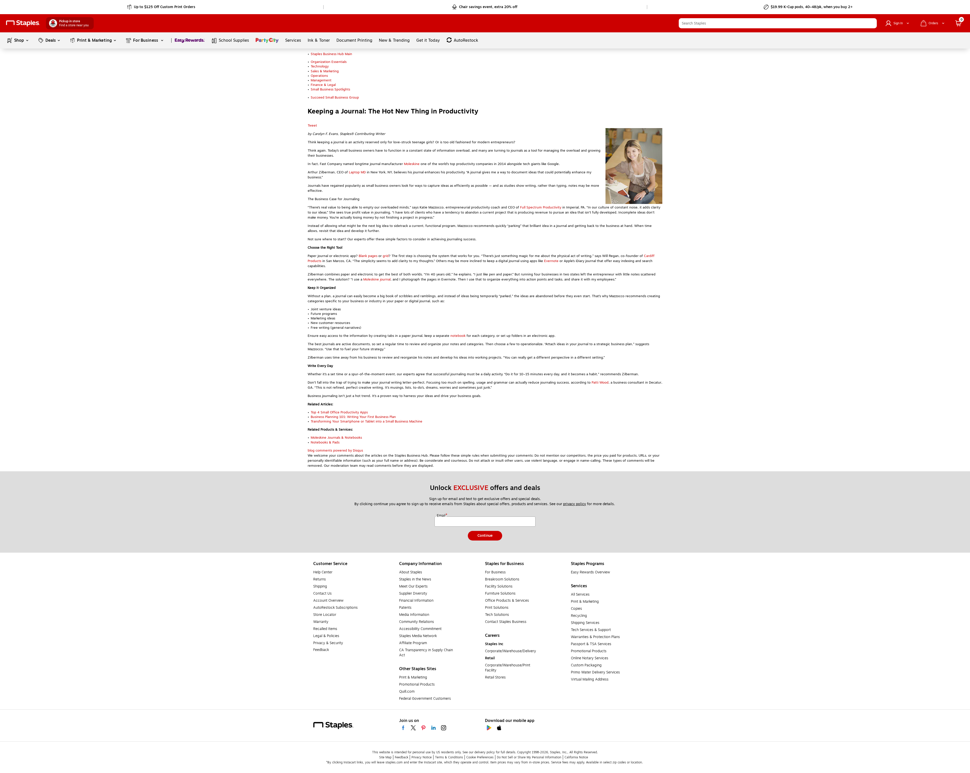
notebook (458, 335)
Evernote (551, 261)
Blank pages (368, 256)
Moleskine (412, 164)
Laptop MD (357, 172)
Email (441, 515)
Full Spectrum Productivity (540, 207)
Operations (319, 75)
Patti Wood (600, 382)
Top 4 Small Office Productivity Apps (339, 412)
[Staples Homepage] (23, 23)
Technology (320, 66)
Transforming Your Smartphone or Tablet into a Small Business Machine (366, 421)
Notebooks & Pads (325, 442)
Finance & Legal (323, 84)
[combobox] (778, 23)
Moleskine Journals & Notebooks (336, 437)
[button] (871, 23)
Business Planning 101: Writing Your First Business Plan (353, 416)
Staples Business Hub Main (331, 54)
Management (321, 80)
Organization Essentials (329, 61)
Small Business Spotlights (330, 89)
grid (386, 256)
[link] (161, 7)
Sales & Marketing (325, 71)
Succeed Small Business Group (335, 97)
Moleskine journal (377, 279)
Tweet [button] (312, 125)
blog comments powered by (335, 450)
